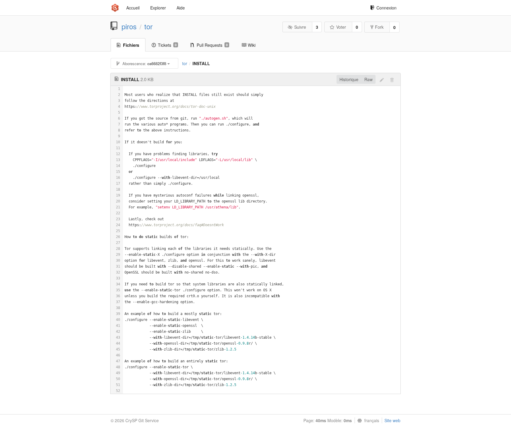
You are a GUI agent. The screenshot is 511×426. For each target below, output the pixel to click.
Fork (379, 27)
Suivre (300, 27)
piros (129, 26)
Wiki (252, 45)
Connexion (386, 8)
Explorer (158, 8)
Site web (392, 420)
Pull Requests (212, 45)
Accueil (133, 8)
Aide (181, 8)
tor (148, 26)
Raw (368, 79)
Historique (348, 79)
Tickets (167, 45)
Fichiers (131, 45)
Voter (341, 27)
